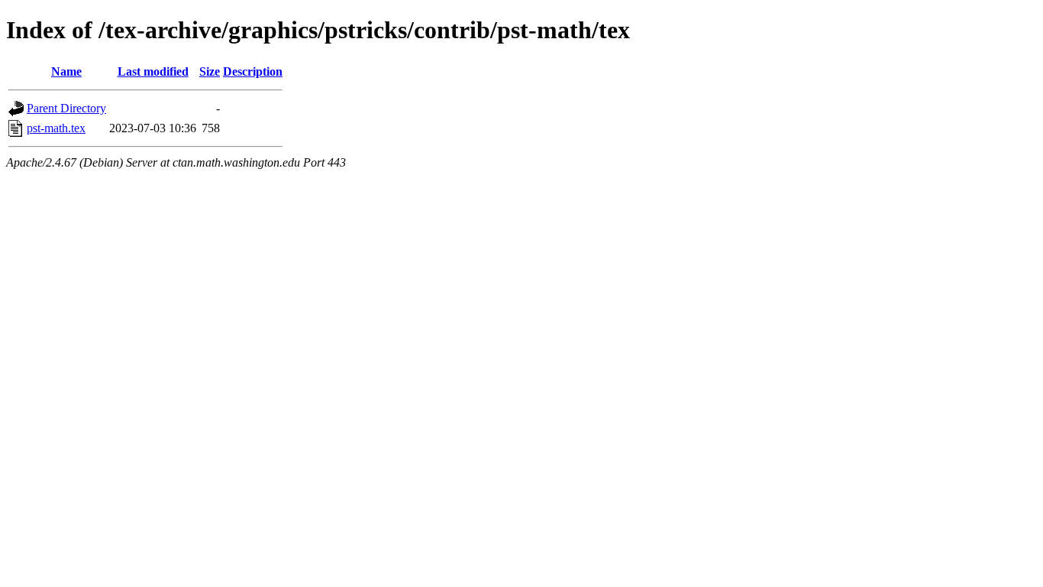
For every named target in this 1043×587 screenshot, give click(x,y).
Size (209, 71)
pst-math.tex (56, 128)
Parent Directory (66, 108)
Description (253, 71)
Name (66, 71)
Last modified (153, 71)
